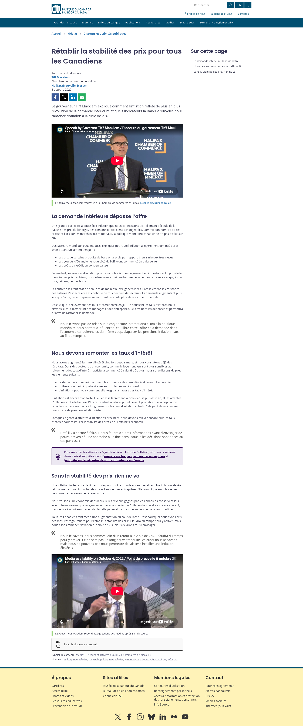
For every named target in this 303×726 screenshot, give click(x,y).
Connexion (113, 696)
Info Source (161, 704)
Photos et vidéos (63, 696)
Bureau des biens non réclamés (124, 691)
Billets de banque (109, 22)
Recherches (153, 22)
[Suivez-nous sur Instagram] (140, 719)
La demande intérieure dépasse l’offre (216, 61)
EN (239, 5)
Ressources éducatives (67, 701)
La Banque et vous (222, 13)
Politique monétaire (75, 659)
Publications (133, 22)
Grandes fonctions (65, 22)
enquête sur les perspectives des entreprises (134, 456)
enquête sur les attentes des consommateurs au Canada (104, 460)
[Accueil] (71, 9)
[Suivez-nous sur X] (118, 719)
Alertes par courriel (218, 691)
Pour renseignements (220, 686)
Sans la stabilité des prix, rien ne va (214, 71)
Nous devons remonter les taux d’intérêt (217, 66)
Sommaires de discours (137, 655)
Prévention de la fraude (67, 706)
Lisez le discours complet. (155, 203)
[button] (55, 97)
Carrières (243, 13)
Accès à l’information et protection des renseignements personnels (177, 698)
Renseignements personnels (173, 691)
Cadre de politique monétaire (106, 659)
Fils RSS (210, 696)
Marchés (87, 22)
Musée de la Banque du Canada (123, 686)
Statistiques (187, 22)
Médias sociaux (216, 701)
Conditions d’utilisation (169, 686)
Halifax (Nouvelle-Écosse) (69, 85)
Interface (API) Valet (218, 706)
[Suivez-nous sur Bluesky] (151, 719)
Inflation (172, 659)
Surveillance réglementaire (217, 22)
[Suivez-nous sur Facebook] (129, 719)
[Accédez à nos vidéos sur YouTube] (185, 719)
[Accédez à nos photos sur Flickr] (174, 719)
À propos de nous (195, 13)
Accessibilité (60, 691)
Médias (170, 22)
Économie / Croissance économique (145, 659)
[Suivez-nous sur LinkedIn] (163, 719)
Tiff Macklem (61, 77)
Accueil (57, 34)
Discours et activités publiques (104, 34)
